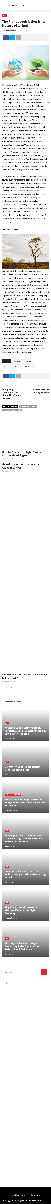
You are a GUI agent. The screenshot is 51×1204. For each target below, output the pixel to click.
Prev (6, 687)
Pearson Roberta (9, 30)
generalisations (10, 366)
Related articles (10, 406)
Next (12, 687)
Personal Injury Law (12, 795)
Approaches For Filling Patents (41, 391)
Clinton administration (22, 361)
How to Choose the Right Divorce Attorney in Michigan (22, 454)
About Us (34, 1194)
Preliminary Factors (27, 366)
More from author (28, 406)
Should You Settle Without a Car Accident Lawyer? (21, 466)
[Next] (10, 961)
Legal (5, 15)
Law (6, 723)
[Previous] (6, 961)
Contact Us (18, 1194)
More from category (12, 410)
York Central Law (16, 5)
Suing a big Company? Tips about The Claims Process (11, 393)
